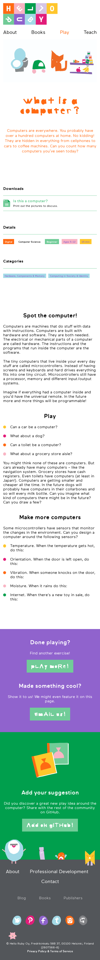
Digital (8, 241)
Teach (90, 32)
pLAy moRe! (50, 666)
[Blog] (56, 920)
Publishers (73, 898)
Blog (21, 898)
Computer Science (29, 241)
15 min (86, 241)
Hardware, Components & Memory (25, 275)
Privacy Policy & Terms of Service (50, 951)
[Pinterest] (30, 920)
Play (64, 32)
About (10, 32)
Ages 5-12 (69, 241)
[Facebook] (43, 920)
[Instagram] (70, 920)
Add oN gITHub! (50, 825)
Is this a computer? (35, 203)
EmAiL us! (50, 714)
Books (38, 32)
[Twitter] (17, 920)
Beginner (52, 241)
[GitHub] (83, 920)
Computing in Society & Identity (69, 275)
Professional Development (59, 871)
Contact (50, 881)
